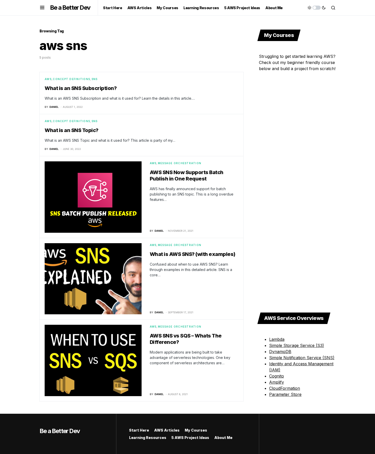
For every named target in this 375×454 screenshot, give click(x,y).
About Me (223, 437)
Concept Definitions (71, 79)
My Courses (196, 430)
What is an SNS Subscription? (81, 88)
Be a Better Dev (70, 7)
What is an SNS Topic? (71, 130)
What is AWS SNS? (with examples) (192, 254)
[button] (42, 8)
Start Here (139, 430)
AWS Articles (167, 430)
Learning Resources (147, 437)
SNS (95, 79)
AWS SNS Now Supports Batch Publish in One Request (186, 175)
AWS (48, 79)
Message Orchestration (179, 163)
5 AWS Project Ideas (190, 437)
